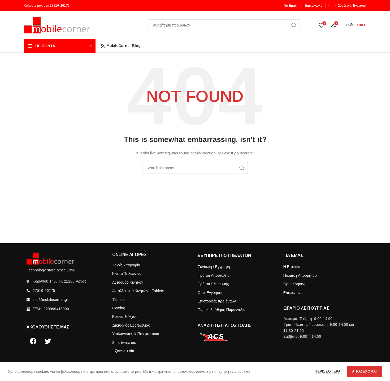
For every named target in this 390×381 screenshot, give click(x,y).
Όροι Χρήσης (294, 284)
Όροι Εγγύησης (210, 293)
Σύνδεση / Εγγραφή (214, 267)
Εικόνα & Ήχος (124, 316)
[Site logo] (57, 25)
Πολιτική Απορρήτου (300, 275)
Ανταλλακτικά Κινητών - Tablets (138, 291)
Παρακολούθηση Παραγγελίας (222, 310)
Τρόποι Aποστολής (213, 275)
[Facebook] (33, 341)
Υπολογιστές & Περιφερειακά (135, 334)
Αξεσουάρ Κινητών (127, 282)
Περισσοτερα (328, 371)
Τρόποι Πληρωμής (213, 284)
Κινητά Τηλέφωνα (126, 273)
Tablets (118, 299)
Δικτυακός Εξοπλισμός (131, 325)
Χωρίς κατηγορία (126, 265)
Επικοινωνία (293, 293)
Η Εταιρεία (291, 267)
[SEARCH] (294, 25)
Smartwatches (124, 342)
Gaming (118, 308)
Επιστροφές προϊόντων (217, 301)
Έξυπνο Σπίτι (123, 351)
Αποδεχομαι (364, 371)
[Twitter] (47, 341)
